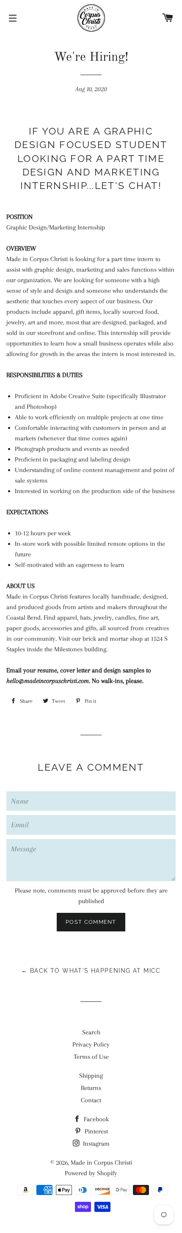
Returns (91, 1088)
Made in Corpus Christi (101, 1162)
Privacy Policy (91, 1044)
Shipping (91, 1075)
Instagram (95, 1143)
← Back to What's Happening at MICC (91, 970)
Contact (91, 1100)
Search (91, 1032)
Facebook (95, 1119)
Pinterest (95, 1131)
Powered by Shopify (91, 1173)
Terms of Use (91, 1056)
